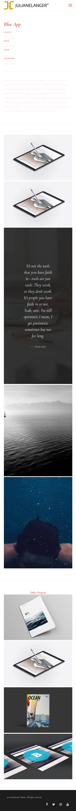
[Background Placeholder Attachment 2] (38, 523)
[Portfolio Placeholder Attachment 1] (38, 157)
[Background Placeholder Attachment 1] (38, 431)
